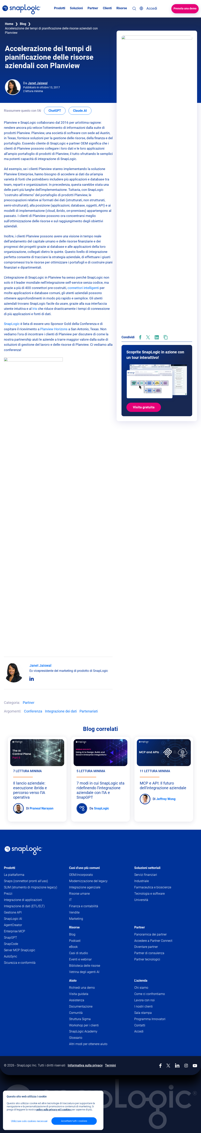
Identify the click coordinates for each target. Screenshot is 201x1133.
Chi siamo (141, 987)
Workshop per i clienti (84, 1025)
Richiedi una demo (82, 987)
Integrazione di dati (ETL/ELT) (24, 906)
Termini (110, 1065)
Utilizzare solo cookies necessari (29, 1121)
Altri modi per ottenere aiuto (88, 1044)
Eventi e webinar (80, 959)
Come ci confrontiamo (149, 994)
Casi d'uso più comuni (84, 868)
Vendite (74, 912)
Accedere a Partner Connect (153, 941)
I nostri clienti (143, 1006)
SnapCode (11, 944)
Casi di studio (78, 953)
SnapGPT (10, 937)
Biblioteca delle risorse (84, 965)
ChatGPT (57, 110)
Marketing (76, 919)
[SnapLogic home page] (23, 850)
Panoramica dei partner (150, 934)
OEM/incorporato (81, 875)
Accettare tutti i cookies (74, 1120)
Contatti (139, 1025)
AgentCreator (13, 925)
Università (141, 900)
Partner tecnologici (147, 959)
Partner (28, 702)
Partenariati (88, 711)
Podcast (74, 941)
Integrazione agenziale (84, 887)
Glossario (75, 1038)
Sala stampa (143, 1013)
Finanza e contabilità (83, 906)
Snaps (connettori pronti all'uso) (26, 881)
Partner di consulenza (149, 953)
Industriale (141, 881)
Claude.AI (82, 110)
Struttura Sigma (80, 1019)
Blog (23, 24)
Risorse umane (79, 893)
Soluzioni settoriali (147, 868)
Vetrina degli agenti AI (84, 972)
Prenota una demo (185, 8)
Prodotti (9, 868)
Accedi (138, 1031)
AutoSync (10, 956)
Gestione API (13, 912)
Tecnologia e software (149, 893)
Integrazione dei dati (61, 711)
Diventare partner (146, 947)
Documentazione (88, 1007)
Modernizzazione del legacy (88, 881)
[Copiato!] (165, 337)
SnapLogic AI (13, 919)
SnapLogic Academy (83, 1031)
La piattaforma (14, 875)
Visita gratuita (143, 407)
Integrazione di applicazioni (23, 900)
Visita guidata (78, 994)
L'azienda (140, 980)
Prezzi (8, 893)
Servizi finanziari (145, 875)
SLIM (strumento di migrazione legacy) (30, 887)
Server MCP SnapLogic (19, 950)
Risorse (74, 927)
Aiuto (73, 980)
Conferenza (33, 711)
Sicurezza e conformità (20, 963)
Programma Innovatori (149, 1019)
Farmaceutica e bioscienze (152, 887)
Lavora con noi (144, 1000)
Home (9, 24)
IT (70, 900)
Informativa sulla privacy (85, 1065)
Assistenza (84, 1000)
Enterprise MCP (14, 931)
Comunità (83, 1013)
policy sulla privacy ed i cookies (53, 1109)
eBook (73, 947)
